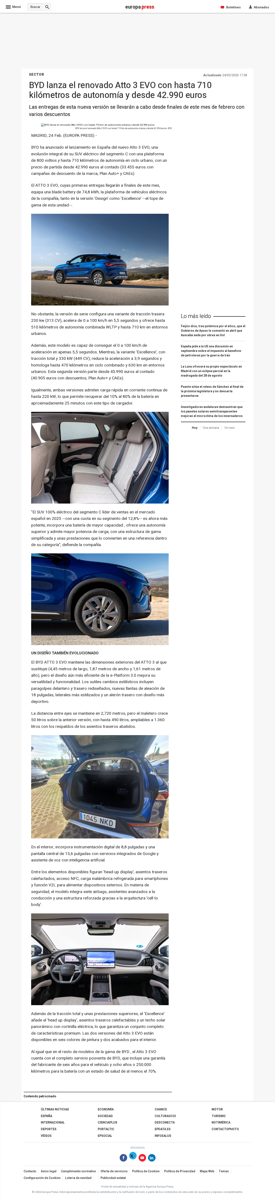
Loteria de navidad (78, 1178)
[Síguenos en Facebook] (123, 1158)
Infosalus (163, 1136)
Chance (161, 1109)
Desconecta (165, 1122)
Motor (217, 1109)
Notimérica (221, 1122)
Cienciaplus (107, 1122)
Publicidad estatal (113, 1178)
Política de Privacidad (179, 1171)
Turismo (219, 1116)
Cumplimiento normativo (78, 1171)
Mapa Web (207, 1171)
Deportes (49, 1129)
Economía (106, 1109)
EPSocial (105, 1136)
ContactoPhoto (225, 1129)
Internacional (53, 1122)
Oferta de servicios (114, 1171)
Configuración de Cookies (42, 1178)
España (46, 1116)
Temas (224, 1171)
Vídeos (46, 1136)
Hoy (194, 428)
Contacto (30, 1171)
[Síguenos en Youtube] (142, 1158)
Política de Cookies (146, 1171)
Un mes (230, 428)
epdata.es (163, 1129)
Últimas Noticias (55, 1109)
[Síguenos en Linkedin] (151, 1158)
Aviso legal (49, 1171)
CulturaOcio (165, 1116)
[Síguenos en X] (132, 1158)
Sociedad (105, 1116)
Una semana (211, 428)
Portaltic (106, 1129)
